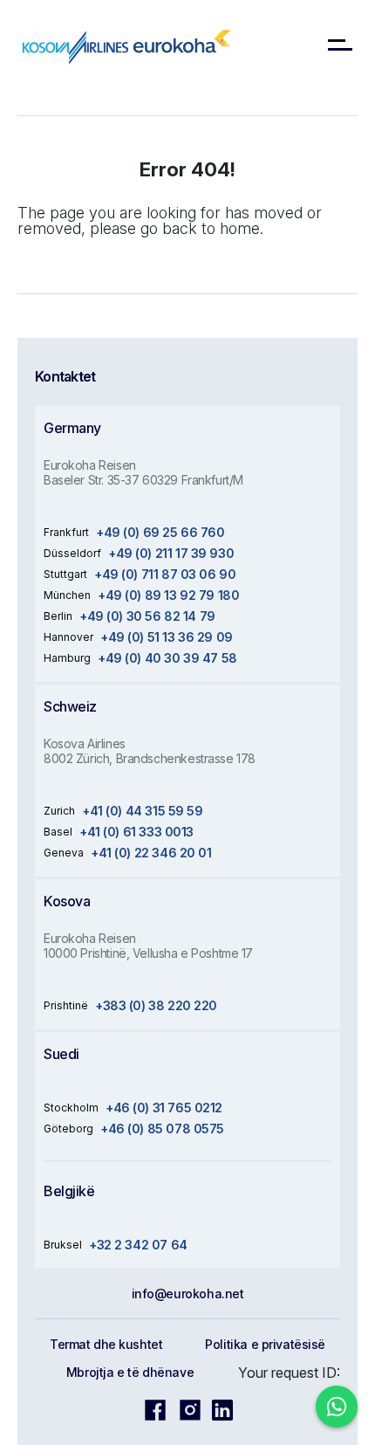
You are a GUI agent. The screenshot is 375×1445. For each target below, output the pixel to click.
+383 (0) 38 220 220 (156, 1005)
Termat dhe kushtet (106, 1344)
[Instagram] (190, 1409)
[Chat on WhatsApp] (337, 1407)
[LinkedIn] (222, 1409)
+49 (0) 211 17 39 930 (171, 553)
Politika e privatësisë (265, 1344)
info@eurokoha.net (188, 1293)
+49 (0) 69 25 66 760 (160, 532)
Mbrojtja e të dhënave (130, 1372)
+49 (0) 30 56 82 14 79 (147, 616)
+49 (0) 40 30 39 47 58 (167, 657)
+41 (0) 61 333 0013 (136, 831)
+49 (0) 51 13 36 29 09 (166, 637)
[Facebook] (155, 1409)
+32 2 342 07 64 (138, 1244)
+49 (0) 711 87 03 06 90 (164, 574)
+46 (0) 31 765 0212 (164, 1107)
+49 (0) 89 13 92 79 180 (168, 595)
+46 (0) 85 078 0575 (162, 1128)
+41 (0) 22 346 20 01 (151, 852)
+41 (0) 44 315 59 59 (142, 810)
